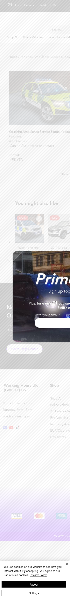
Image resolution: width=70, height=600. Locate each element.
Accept (34, 584)
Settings (34, 593)
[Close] (64, 566)
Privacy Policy (38, 575)
